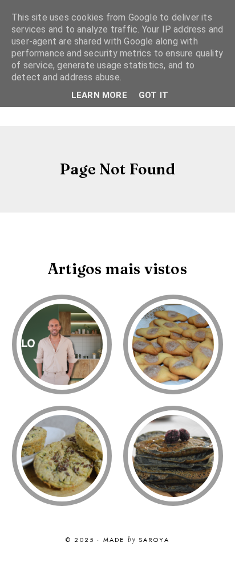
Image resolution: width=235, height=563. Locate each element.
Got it (153, 95)
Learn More (99, 95)
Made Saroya (136, 540)
